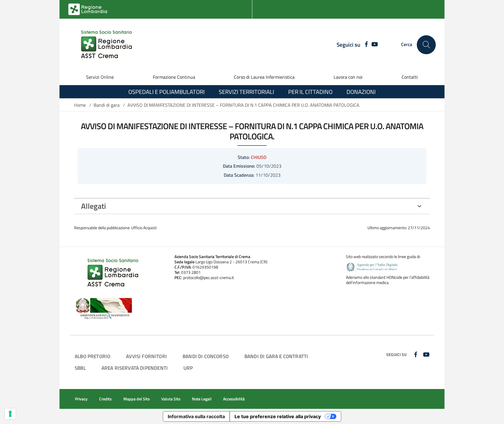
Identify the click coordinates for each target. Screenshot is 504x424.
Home (80, 104)
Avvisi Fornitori (146, 356)
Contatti (410, 76)
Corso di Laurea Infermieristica (264, 76)
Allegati (93, 206)
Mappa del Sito (136, 399)
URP (188, 368)
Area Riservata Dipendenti (135, 368)
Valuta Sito (170, 399)
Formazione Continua (174, 76)
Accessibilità (234, 399)
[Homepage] (103, 45)
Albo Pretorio (92, 356)
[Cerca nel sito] (426, 44)
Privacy (81, 399)
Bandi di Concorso (206, 356)
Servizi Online (100, 76)
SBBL (80, 368)
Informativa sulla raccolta (196, 416)
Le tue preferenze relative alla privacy (278, 416)
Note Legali (201, 399)
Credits (105, 399)
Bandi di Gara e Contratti (276, 356)
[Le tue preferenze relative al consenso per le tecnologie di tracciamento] (10, 413)
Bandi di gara (107, 104)
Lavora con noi (348, 76)
